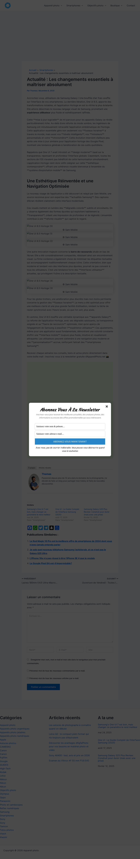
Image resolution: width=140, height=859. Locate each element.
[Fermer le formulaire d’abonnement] (107, 407)
